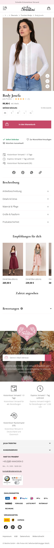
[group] (27, 112)
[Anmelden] (48, 357)
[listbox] (27, 113)
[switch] (17, 482)
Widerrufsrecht (38, 536)
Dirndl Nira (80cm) (10, 279)
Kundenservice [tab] (10, 450)
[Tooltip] (21, 308)
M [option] (18, 113)
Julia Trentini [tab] (9, 443)
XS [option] (5, 113)
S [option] (11, 113)
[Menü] (21, 476)
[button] (13, 173)
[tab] (27, 191)
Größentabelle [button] (46, 108)
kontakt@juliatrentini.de (12, 471)
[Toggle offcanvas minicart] (49, 8)
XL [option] (31, 113)
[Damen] (7, 15)
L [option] (24, 113)
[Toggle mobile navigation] (5, 8)
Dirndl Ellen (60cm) (33, 279)
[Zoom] (47, 86)
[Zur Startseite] (3, 15)
